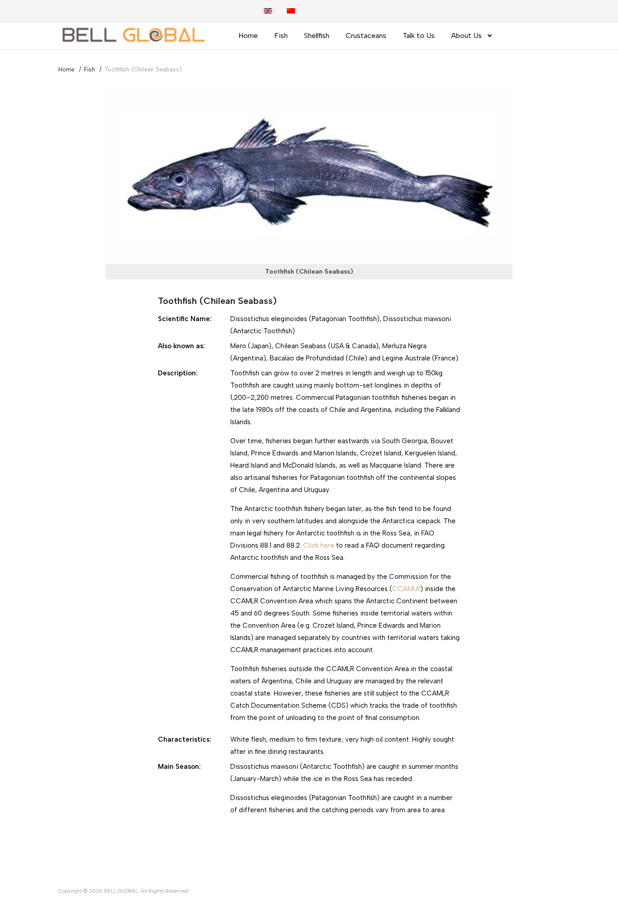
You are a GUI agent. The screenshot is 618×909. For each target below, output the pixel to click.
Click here (318, 545)
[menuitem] (248, 35)
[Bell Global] (133, 33)
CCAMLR (406, 589)
